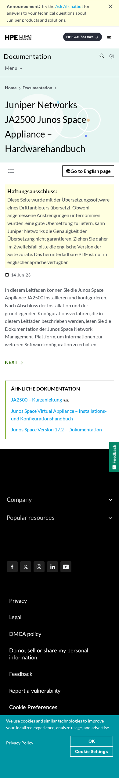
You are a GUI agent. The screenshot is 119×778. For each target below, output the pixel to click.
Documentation (27, 56)
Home (11, 87)
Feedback (20, 674)
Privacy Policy (19, 743)
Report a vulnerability (34, 691)
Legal (15, 617)
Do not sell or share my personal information (48, 654)
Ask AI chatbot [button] (69, 6)
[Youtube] (65, 567)
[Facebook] (12, 567)
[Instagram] (39, 567)
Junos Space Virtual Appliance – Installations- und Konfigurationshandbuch (59, 415)
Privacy (18, 601)
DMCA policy (25, 634)
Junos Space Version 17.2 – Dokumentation (56, 429)
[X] (25, 567)
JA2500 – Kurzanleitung (36, 399)
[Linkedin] (52, 567)
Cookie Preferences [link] (33, 707)
